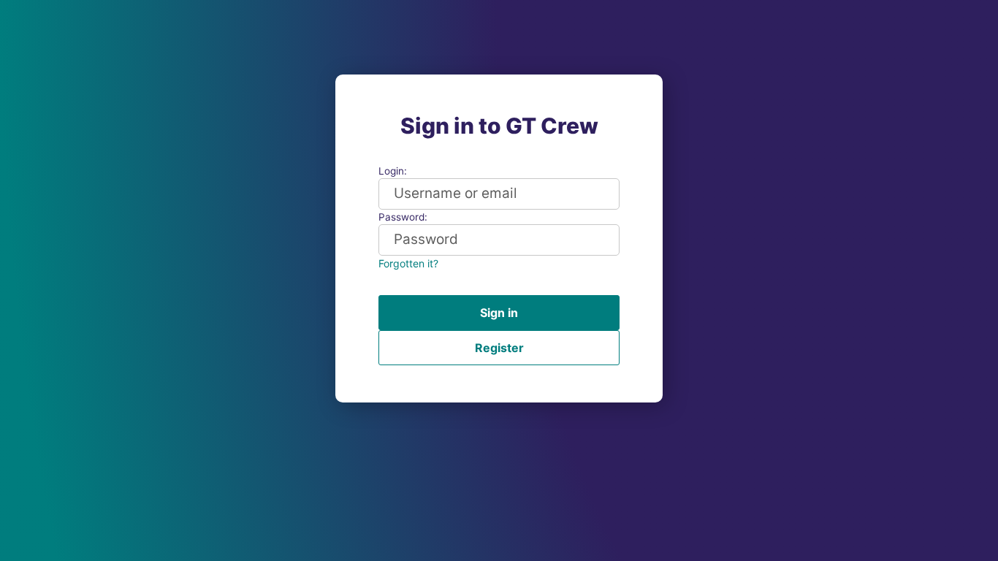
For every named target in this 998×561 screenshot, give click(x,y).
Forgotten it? (408, 263)
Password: (402, 217)
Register (499, 347)
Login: (392, 171)
